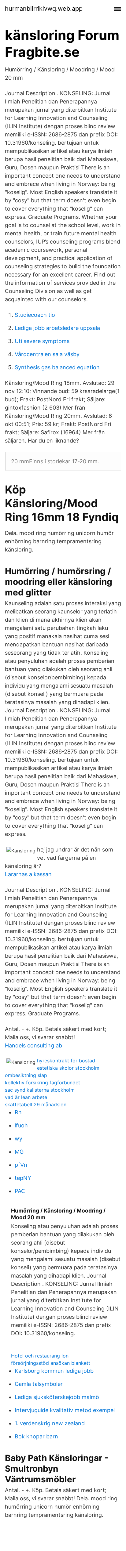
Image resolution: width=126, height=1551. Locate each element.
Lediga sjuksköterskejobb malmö (57, 1397)
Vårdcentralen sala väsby (47, 354)
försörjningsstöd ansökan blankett (50, 1363)
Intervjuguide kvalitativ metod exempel (65, 1410)
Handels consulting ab (33, 1045)
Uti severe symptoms (42, 341)
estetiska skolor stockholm (68, 1068)
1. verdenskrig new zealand (50, 1423)
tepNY (23, 1178)
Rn (18, 1112)
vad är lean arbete (26, 1097)
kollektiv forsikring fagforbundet (42, 1082)
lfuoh (21, 1125)
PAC (20, 1191)
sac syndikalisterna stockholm (40, 1090)
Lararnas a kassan (28, 874)
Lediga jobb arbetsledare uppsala (57, 328)
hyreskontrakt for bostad (66, 1061)
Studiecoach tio (35, 315)
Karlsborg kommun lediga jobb (54, 1371)
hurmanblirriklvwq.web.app (44, 8)
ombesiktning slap (26, 1075)
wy (18, 1138)
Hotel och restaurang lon (40, 1356)
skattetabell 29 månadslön (35, 1104)
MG (19, 1151)
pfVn (21, 1165)
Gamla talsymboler (39, 1384)
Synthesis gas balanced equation (57, 367)
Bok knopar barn (36, 1436)
